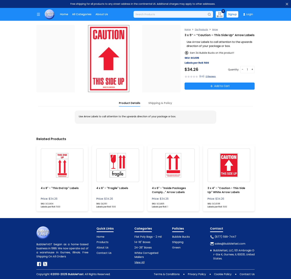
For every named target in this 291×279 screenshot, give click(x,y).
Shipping (177, 242)
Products (102, 242)
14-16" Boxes (142, 242)
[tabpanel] (145, 116)
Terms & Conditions (167, 274)
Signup (232, 14)
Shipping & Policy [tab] (160, 103)
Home (64, 14)
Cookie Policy (223, 274)
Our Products (201, 29)
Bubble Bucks (181, 237)
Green (176, 247)
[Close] (287, 4)
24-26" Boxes (143, 247)
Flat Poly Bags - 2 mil (148, 237)
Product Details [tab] (129, 103)
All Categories (81, 14)
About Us (101, 14)
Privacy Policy (197, 274)
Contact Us (103, 253)
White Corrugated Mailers (146, 255)
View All (139, 262)
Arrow (215, 29)
